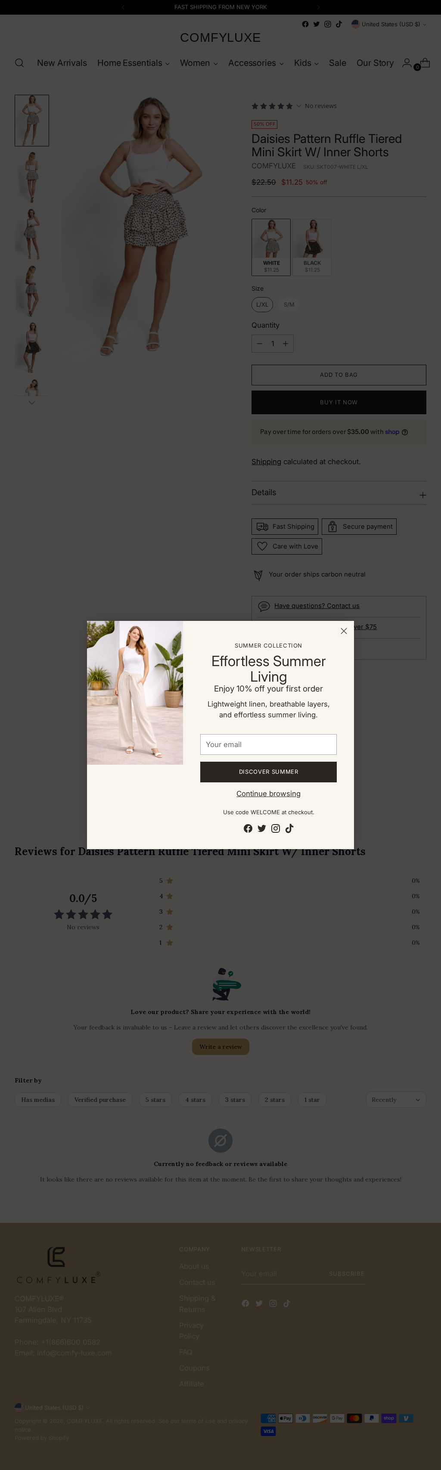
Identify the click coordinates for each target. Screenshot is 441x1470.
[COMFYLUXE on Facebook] (248, 830)
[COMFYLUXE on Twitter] (262, 830)
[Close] (344, 631)
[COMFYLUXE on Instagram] (275, 830)
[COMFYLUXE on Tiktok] (289, 830)
